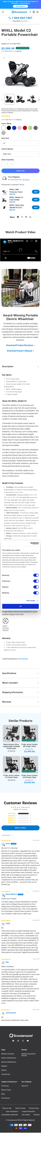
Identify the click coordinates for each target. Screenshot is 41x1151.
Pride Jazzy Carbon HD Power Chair (29, 745)
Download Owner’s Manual (19, 351)
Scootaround (12, 1120)
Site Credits (26, 1115)
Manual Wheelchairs (8, 1062)
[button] (3, 12)
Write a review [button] (20, 828)
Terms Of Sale (20, 1108)
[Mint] (30, 128)
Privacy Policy (34, 1108)
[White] (3, 128)
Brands (4, 1070)
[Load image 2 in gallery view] (20, 99)
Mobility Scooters (7, 1054)
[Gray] (3, 133)
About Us (25, 1086)
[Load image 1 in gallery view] (9, 99)
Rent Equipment (20, 6)
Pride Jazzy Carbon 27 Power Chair (11, 776)
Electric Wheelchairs (8, 1058)
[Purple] (35, 128)
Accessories (5, 1074)
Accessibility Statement (10, 1115)
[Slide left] (2, 100)
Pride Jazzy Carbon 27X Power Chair (29, 776)
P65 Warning (23, 659)
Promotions (5, 1098)
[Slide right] (39, 100)
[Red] (25, 128)
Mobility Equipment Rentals (29, 1055)
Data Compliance (12, 1111)
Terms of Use (6, 1108)
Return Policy (6, 1090)
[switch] (36, 581)
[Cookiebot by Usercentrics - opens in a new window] (30, 543)
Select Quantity (7, 160)
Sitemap (36, 1115)
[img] (5, 841)
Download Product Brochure (19, 345)
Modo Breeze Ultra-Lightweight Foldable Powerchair (11, 746)
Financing (5, 1086)
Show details (30, 600)
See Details (25, 179)
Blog (3, 1094)
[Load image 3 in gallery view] (31, 99)
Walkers (4, 1066)
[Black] (9, 128)
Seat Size (5, 138)
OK (20, 606)
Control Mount (7, 149)
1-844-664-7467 (22, 17)
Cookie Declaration (28, 1111)
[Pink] (19, 128)
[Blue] (14, 128)
